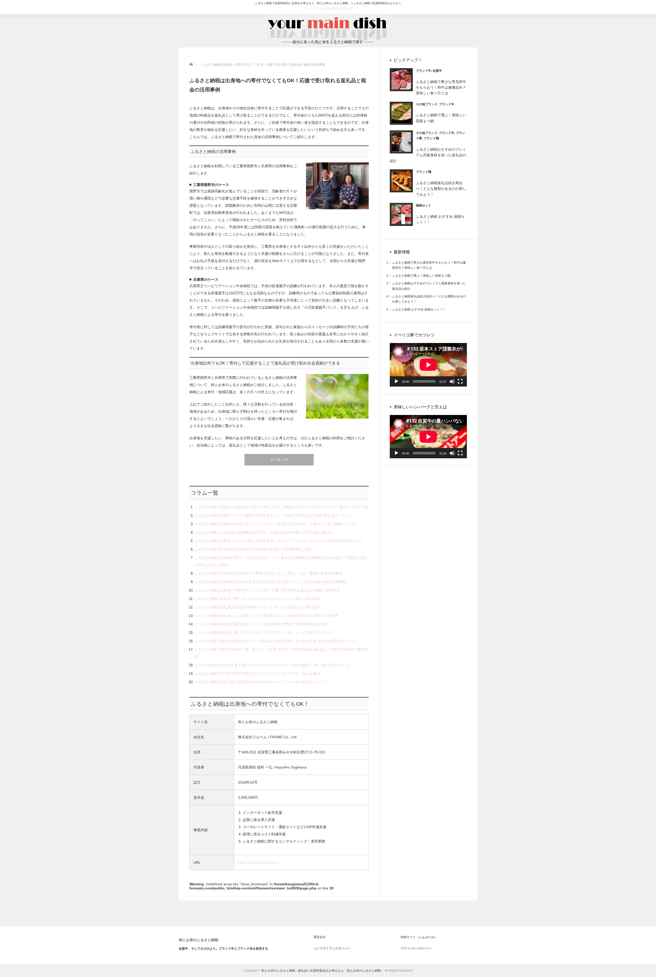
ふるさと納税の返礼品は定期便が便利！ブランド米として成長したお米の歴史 (257, 607)
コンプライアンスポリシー (331, 948)
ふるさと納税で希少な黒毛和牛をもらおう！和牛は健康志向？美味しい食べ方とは (441, 87)
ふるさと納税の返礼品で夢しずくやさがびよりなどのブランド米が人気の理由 (257, 599)
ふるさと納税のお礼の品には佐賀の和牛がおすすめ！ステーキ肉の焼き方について (261, 682)
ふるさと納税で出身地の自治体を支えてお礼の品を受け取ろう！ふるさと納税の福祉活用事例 (270, 582)
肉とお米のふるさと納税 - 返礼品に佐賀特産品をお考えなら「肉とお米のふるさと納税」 (322, 970)
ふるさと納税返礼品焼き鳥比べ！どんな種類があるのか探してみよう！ (441, 188)
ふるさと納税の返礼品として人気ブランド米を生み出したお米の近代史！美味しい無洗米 (266, 616)
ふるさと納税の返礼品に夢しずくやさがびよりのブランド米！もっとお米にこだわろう (265, 632)
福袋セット (423, 205)
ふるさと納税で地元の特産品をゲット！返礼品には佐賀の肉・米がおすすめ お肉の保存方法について (276, 641)
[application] (428, 364)
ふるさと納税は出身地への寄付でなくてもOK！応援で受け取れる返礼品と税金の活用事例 (267, 590)
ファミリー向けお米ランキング (328, 8)
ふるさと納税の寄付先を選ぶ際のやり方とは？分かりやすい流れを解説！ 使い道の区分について (272, 665)
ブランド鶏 (431, 138)
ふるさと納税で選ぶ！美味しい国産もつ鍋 (421, 275)
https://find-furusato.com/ (258, 862)
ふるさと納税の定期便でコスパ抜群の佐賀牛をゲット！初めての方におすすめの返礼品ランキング (274, 515)
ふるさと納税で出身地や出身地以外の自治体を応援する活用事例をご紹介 (254, 549)
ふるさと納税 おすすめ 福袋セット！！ (419, 309)
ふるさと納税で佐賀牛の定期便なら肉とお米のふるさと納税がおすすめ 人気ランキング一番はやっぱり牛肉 (281, 507)
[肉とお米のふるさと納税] (327, 45)
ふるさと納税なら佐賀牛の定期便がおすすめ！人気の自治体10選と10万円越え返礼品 (263, 532)
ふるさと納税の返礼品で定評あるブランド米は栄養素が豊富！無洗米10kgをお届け (261, 624)
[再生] (396, 381)
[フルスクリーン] (460, 381)
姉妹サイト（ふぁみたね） (419, 937)
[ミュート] (452, 381)
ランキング (279, 460)
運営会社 (319, 937)
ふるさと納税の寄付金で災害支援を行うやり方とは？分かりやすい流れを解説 (257, 673)
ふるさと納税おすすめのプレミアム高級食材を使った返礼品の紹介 (428, 155)
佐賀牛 (437, 70)
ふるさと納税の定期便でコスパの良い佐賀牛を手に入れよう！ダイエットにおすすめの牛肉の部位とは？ (279, 541)
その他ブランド (426, 104)
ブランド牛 (423, 70)
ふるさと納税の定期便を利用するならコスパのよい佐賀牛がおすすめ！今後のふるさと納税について (275, 524)
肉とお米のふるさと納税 (198, 940)
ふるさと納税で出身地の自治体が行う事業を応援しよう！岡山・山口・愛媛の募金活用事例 (268, 573)
